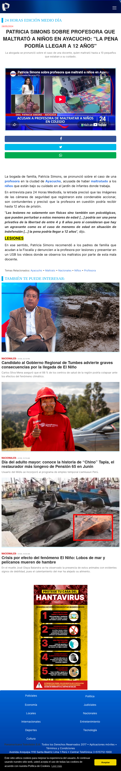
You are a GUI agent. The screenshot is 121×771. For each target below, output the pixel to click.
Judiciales (90, 704)
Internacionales (31, 721)
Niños (77, 270)
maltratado (99, 181)
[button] (114, 7)
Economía (31, 704)
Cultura (31, 738)
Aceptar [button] (105, 762)
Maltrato (50, 270)
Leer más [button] (57, 766)
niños (9, 186)
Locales (31, 713)
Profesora (90, 270)
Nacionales (64, 270)
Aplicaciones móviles (102, 744)
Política (90, 696)
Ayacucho (53, 181)
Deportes (31, 730)
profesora (12, 181)
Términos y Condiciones (60, 748)
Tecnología (90, 730)
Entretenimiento (90, 721)
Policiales (31, 695)
